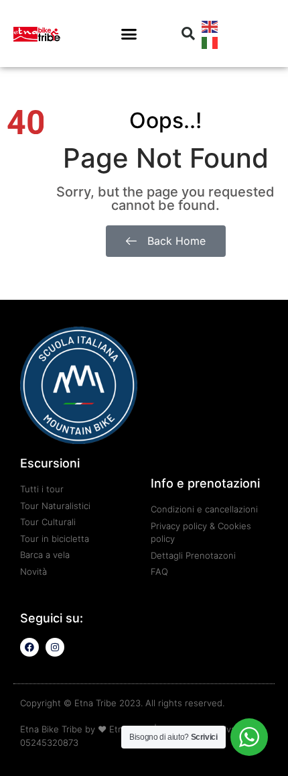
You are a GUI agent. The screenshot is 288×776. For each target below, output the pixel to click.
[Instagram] (55, 647)
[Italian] (210, 41)
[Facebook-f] (29, 647)
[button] (129, 33)
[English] (210, 25)
